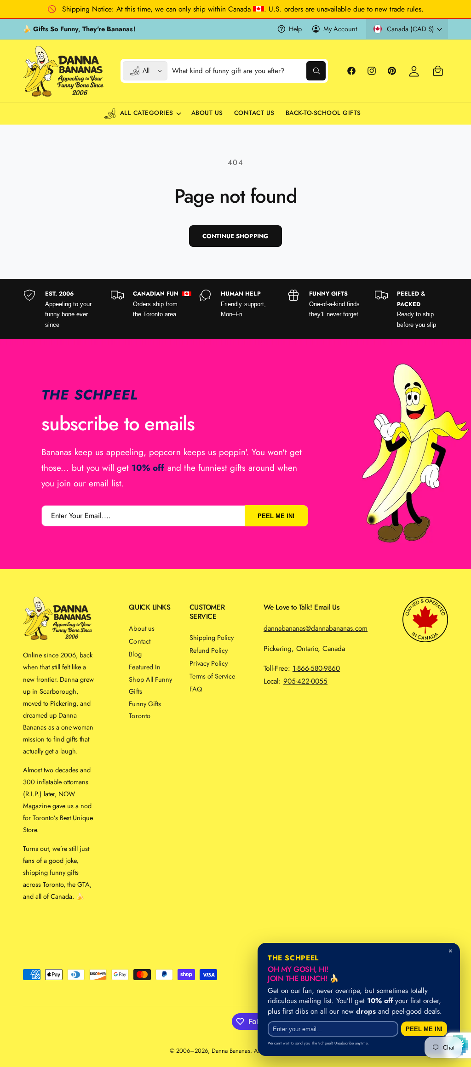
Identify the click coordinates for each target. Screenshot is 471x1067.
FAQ (196, 689)
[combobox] (248, 71)
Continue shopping (235, 236)
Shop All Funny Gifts (150, 685)
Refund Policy (209, 650)
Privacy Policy (209, 663)
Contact (139, 641)
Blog (135, 654)
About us (141, 628)
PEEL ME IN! (276, 515)
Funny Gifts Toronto (145, 709)
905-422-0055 (305, 681)
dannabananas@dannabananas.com (316, 628)
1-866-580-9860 (316, 668)
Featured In (144, 667)
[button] (438, 71)
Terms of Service (212, 676)
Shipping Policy (212, 637)
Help (295, 29)
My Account (340, 29)
